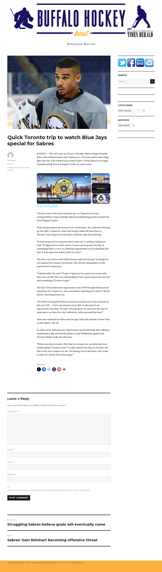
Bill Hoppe (11, 160)
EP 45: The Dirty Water (57, 177)
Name (10, 450)
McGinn (10, 170)
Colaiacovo (12, 167)
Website (11, 474)
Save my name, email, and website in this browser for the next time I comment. (48, 490)
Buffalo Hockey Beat (15, 563)
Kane (27, 167)
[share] (86, 176)
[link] (40, 177)
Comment (13, 412)
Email (11, 462)
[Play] (101, 198)
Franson (20, 167)
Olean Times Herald (74, 563)
